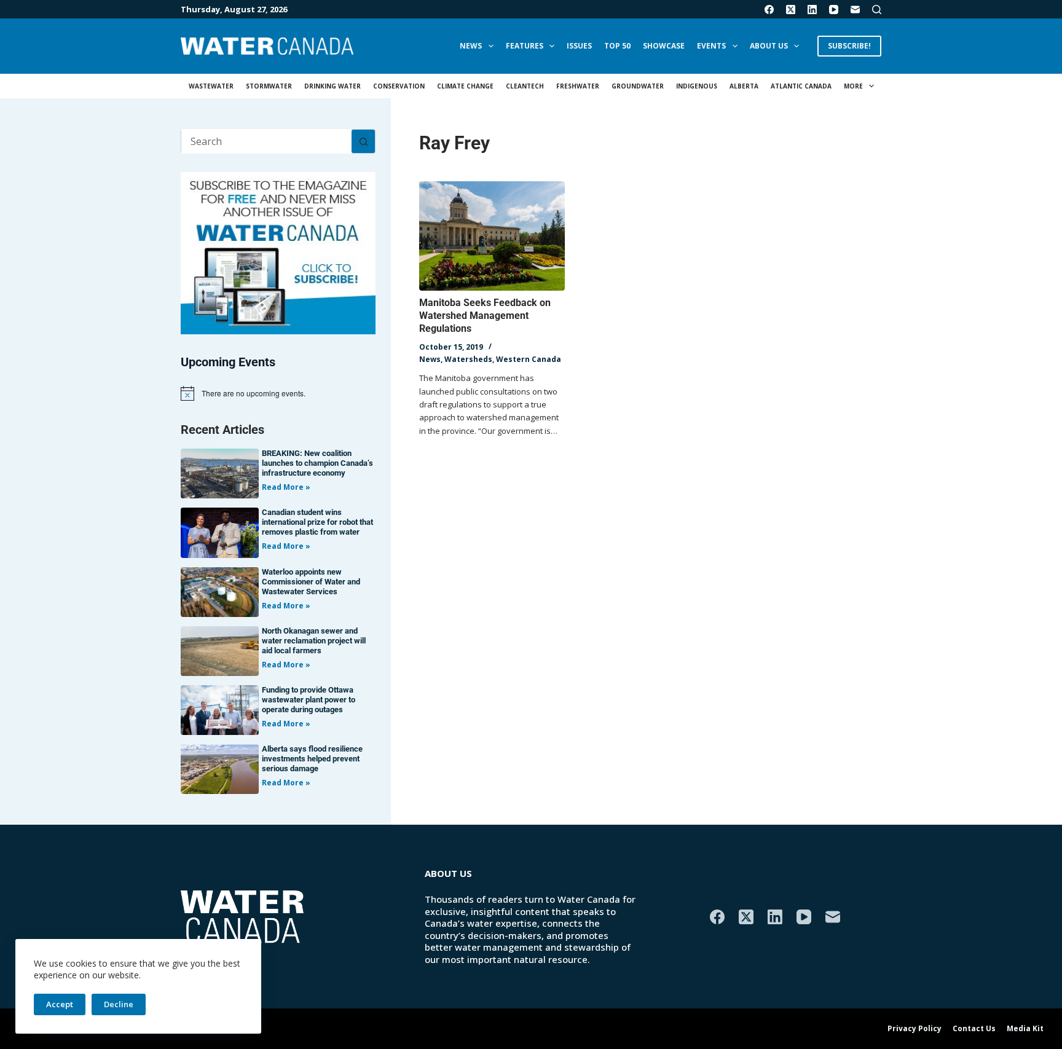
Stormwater (269, 86)
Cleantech (525, 86)
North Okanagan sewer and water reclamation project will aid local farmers (314, 640)
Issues (579, 46)
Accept (59, 1004)
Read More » (286, 487)
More (853, 86)
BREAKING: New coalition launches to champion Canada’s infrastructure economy (317, 463)
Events (711, 46)
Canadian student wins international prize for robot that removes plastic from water (317, 522)
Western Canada (528, 359)
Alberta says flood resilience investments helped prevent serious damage (312, 758)
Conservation (399, 86)
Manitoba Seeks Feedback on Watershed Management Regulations (485, 315)
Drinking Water (332, 86)
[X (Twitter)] (790, 9)
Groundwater (638, 86)
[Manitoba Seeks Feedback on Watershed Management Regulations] (492, 236)
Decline (118, 1004)
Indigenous (696, 86)
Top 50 (617, 46)
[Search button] (363, 141)
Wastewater (211, 86)
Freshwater (577, 86)
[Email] (855, 9)
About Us (769, 46)
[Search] (876, 9)
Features (524, 46)
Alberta (744, 86)
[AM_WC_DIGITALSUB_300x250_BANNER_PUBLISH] (278, 252)
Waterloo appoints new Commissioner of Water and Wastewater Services (311, 581)
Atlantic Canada (801, 86)
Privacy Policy (914, 1029)
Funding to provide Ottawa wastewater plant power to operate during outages (308, 699)
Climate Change (465, 86)
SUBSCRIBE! (849, 46)
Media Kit (1025, 1029)
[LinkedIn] (812, 9)
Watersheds (468, 359)
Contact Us (974, 1029)
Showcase (664, 46)
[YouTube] (833, 9)
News (471, 46)
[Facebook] (769, 9)
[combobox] (266, 141)
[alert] (278, 393)
